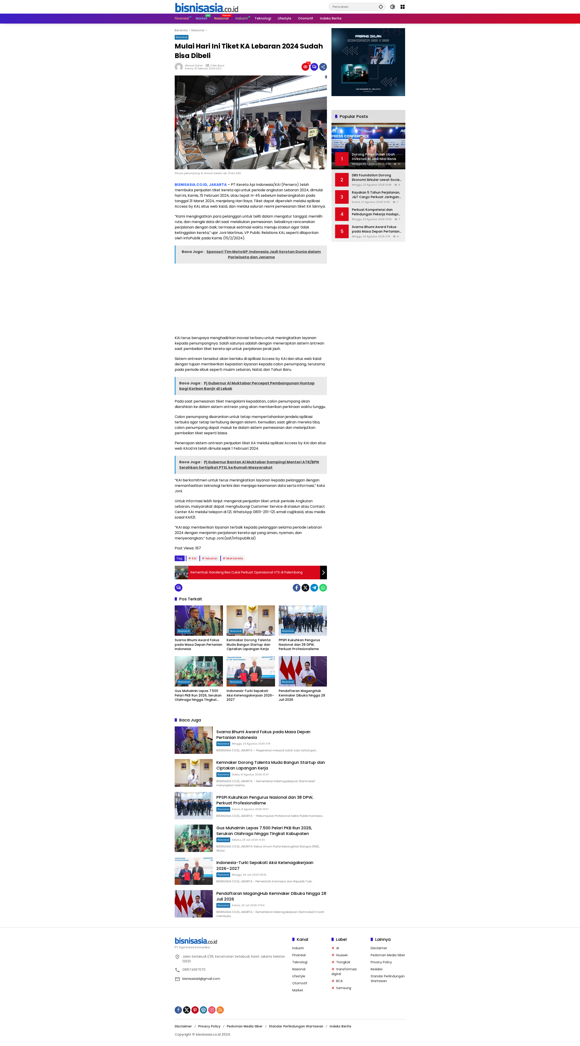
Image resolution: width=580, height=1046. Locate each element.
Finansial (299, 955)
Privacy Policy (381, 962)
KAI (194, 558)
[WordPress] (203, 1010)
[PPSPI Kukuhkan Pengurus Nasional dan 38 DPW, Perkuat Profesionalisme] (303, 620)
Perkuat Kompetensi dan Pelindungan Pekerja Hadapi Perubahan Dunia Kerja (375, 212)
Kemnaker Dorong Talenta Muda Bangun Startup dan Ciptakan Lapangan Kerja (249, 644)
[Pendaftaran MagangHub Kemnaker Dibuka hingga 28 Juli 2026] (303, 671)
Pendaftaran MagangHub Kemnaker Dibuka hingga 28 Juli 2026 (302, 695)
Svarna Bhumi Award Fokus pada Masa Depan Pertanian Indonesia (198, 644)
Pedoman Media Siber (388, 955)
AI (337, 948)
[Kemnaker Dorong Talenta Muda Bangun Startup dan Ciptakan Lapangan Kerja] (251, 620)
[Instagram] (211, 1010)
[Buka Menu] (402, 7)
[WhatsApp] (323, 588)
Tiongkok (343, 962)
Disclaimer (379, 948)
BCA (339, 981)
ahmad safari (194, 65)
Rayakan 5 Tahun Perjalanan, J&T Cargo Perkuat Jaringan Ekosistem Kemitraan (376, 194)
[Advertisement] (251, 299)
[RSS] (220, 1010)
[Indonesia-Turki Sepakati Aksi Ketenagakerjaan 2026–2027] (251, 671)
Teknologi (299, 962)
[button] (380, 6)
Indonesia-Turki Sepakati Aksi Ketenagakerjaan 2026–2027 (250, 695)
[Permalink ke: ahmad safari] (180, 67)
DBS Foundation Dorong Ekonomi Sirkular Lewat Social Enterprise (376, 177)
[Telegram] (314, 588)
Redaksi (376, 969)
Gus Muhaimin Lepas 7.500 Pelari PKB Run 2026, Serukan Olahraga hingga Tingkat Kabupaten (198, 695)
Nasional (181, 37)
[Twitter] (305, 588)
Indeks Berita (340, 1026)
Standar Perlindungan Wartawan (296, 1026)
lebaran (211, 558)
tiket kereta (234, 558)
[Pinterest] (195, 1010)
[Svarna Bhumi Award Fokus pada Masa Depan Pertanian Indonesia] (199, 620)
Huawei (342, 955)
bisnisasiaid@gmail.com (201, 978)
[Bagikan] (323, 67)
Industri (298, 948)
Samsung (343, 988)
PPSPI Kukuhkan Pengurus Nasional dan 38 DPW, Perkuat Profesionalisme (299, 644)
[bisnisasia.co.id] (206, 6)
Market (297, 990)
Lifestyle (298, 976)
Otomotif (299, 983)
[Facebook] (296, 588)
